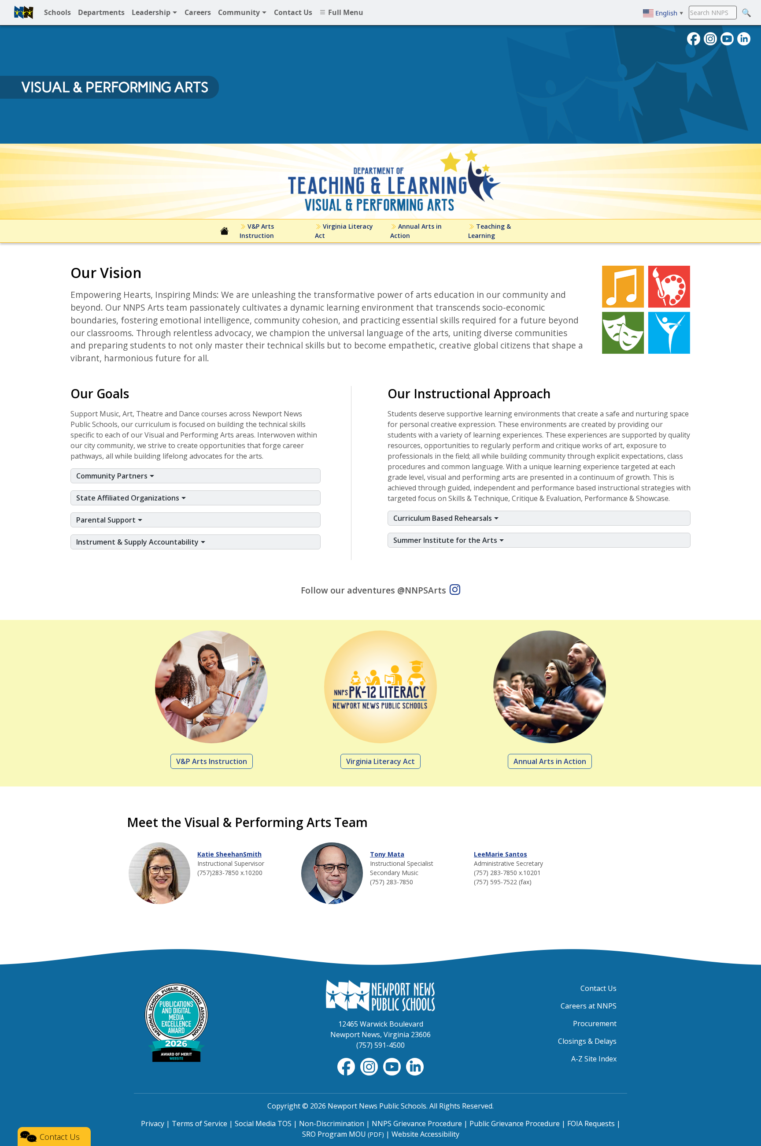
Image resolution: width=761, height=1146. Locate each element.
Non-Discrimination (331, 1123)
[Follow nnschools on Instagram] (710, 38)
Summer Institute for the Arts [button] (446, 540)
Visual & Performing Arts (114, 87)
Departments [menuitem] (101, 12)
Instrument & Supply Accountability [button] (138, 542)
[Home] (224, 230)
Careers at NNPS (589, 1006)
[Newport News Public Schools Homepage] (380, 995)
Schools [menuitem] (57, 12)
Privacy (152, 1123)
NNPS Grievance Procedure (417, 1123)
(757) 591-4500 (380, 1045)
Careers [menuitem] (198, 12)
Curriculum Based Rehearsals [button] (443, 518)
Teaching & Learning (489, 231)
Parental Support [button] (106, 520)
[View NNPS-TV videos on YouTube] (393, 1066)
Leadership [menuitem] (152, 12)
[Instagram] (455, 591)
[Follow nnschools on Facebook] (693, 38)
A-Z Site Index (594, 1059)
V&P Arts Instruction (257, 231)
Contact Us (598, 988)
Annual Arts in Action (416, 231)
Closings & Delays (587, 1041)
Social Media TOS (263, 1123)
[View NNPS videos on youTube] (727, 38)
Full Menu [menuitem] (344, 12)
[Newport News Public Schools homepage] (23, 12)
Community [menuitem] (240, 12)
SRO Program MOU (343, 1134)
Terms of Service (199, 1123)
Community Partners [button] (112, 476)
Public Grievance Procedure (514, 1123)
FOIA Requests (591, 1123)
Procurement (595, 1023)
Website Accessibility (425, 1134)
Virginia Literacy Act (344, 231)
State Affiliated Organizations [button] (128, 498)
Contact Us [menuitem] (293, 12)
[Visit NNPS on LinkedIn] (743, 38)
